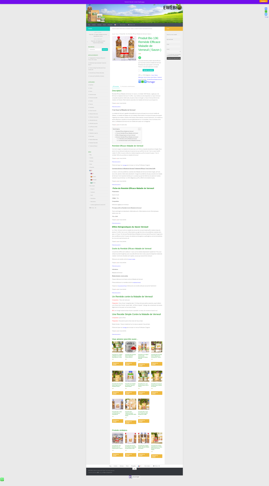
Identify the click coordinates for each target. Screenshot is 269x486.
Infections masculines (94, 117)
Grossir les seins (93, 110)
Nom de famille (170, 39)
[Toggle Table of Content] (138, 129)
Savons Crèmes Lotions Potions (134, 28)
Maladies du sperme (94, 133)
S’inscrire (92, 189)
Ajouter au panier (148, 70)
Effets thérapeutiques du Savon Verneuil (125, 135)
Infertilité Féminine (93, 120)
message (124, 165)
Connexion (93, 192)
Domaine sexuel (93, 94)
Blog (89, 24)
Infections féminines (94, 113)
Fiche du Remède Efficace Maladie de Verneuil (127, 133)
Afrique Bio (110, 24)
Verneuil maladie (131, 259)
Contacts (94, 24)
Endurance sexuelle (93, 97)
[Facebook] (267, 8)
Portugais (95, 179)
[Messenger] (267, 14)
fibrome (91, 104)
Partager (151, 82)
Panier (104, 24)
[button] (134, 38)
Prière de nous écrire (116, 106)
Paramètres (93, 198)
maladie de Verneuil (137, 282)
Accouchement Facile (122, 286)
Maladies (91, 130)
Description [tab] (116, 86)
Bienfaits (91, 84)
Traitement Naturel (93, 146)
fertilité (91, 101)
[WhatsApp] (267, 11)
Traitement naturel (147, 28)
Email (168, 44)
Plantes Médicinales (121, 28)
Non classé (92, 136)
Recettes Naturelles (94, 142)
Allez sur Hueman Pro (107, 472)
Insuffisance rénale (93, 126)
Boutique (99, 24)
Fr (116, 24)
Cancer (91, 88)
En (93, 173)
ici (116, 103)
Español (94, 176)
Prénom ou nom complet (172, 34)
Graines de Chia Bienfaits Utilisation (97, 76)
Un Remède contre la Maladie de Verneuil (128, 138)
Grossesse (92, 107)
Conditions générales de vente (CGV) (98, 204)
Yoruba (94, 182)
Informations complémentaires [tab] (128, 86)
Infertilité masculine (94, 123)
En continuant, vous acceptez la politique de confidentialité (174, 55)
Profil (92, 195)
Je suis (168, 49)
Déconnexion (93, 201)
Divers (113, 28)
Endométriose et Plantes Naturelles (97, 72)
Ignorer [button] (143, 2)
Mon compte (122, 24)
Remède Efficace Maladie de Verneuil (154, 79)
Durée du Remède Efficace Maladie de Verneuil (127, 137)
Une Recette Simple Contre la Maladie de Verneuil (129, 140)
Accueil (113, 34)
